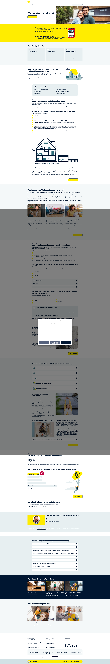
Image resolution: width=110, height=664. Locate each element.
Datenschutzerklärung (43, 334)
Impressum (59, 336)
